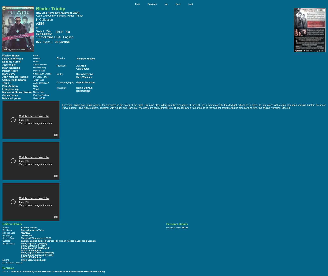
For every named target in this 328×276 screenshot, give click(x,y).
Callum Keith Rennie (14, 80)
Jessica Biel (9, 64)
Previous (152, 4)
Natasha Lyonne (11, 98)
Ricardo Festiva (86, 58)
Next (178, 4)
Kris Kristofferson (12, 58)
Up (166, 4)
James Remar (10, 95)
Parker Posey (10, 70)
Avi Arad (81, 65)
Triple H (6, 83)
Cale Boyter (82, 68)
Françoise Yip (10, 89)
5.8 (68, 32)
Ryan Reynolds (11, 67)
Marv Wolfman (84, 77)
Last (190, 4)
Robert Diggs (83, 91)
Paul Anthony (10, 86)
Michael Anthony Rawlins (17, 92)
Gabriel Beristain (85, 82)
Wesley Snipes (11, 55)
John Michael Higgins (15, 76)
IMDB (59, 32)
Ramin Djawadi (84, 87)
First (137, 4)
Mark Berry (8, 73)
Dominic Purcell (11, 61)
